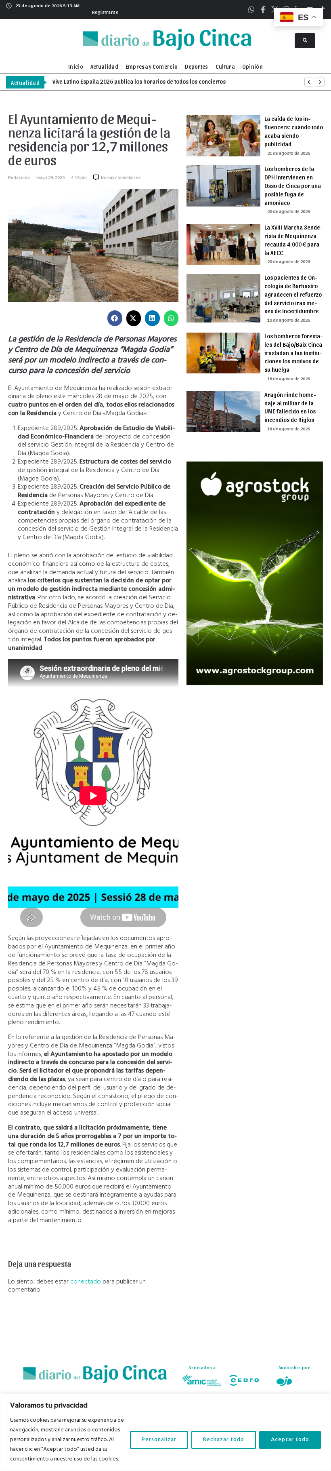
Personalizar (159, 1439)
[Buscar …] (305, 40)
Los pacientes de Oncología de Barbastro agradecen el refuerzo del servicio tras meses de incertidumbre (293, 294)
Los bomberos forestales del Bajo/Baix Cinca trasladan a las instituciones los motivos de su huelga (293, 352)
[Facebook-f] (263, 9)
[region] (165, 1432)
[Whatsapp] (251, 9)
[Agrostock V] (254, 683)
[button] (104, 10)
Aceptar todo (290, 1439)
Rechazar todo (223, 1439)
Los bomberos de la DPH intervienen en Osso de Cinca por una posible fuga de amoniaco (292, 185)
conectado (85, 1282)
